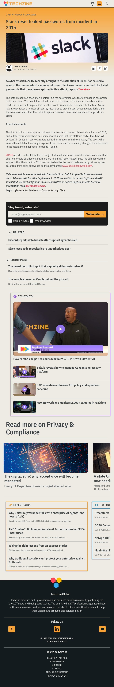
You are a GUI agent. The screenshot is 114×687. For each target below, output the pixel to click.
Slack (62, 190)
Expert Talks (21, 505)
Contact (57, 668)
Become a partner (57, 657)
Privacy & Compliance (25, 14)
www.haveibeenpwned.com (77, 165)
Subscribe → (95, 214)
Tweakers (84, 89)
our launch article (35, 186)
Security (54, 190)
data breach (34, 190)
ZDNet (9, 155)
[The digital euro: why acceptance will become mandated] (45, 458)
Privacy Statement (57, 675)
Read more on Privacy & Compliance (40, 428)
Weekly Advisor (43, 221)
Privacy (45, 190)
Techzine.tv (25, 296)
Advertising (57, 661)
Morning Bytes (21, 221)
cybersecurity (20, 190)
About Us (57, 664)
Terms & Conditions (57, 672)
